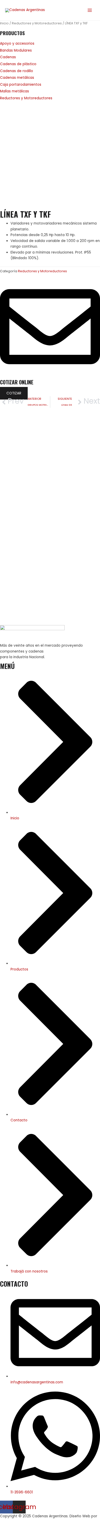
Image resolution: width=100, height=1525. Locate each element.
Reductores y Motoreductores (37, 23)
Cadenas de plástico (18, 64)
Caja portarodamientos (20, 84)
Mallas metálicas (14, 91)
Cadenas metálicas (17, 77)
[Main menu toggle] (90, 10)
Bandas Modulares (16, 50)
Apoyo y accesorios (17, 43)
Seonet (6, 1521)
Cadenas (8, 57)
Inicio (4, 23)
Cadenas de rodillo (16, 71)
